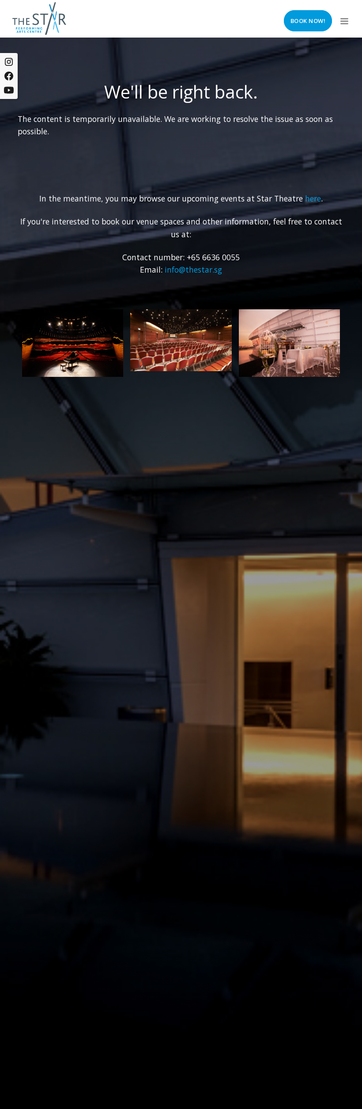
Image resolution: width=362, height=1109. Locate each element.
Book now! (308, 21)
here (313, 198)
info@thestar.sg (193, 269)
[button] (343, 18)
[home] (39, 18)
